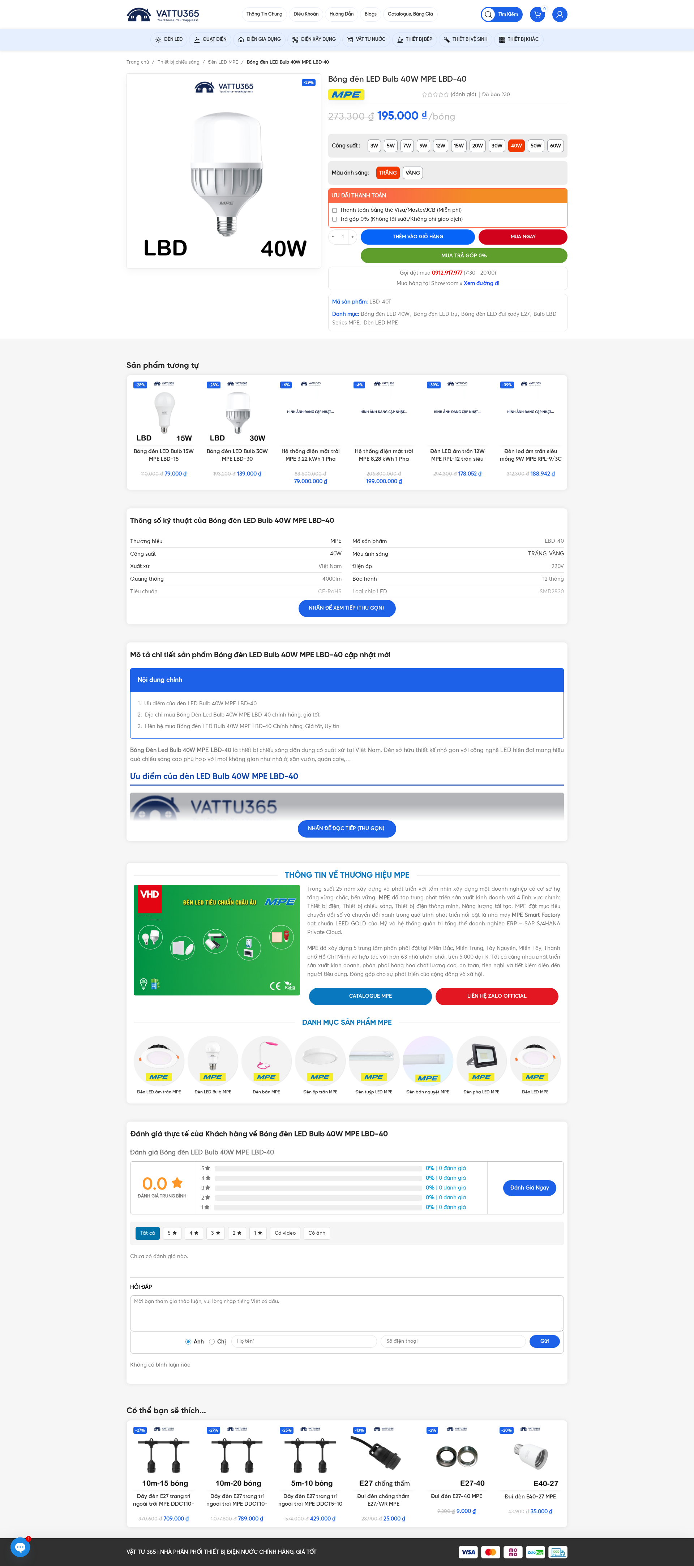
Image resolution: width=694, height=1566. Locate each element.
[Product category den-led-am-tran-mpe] (159, 1066)
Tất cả (147, 1233)
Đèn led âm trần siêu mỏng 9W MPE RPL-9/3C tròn (531, 459)
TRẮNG (537, 553)
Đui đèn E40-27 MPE (530, 1497)
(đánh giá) (464, 94)
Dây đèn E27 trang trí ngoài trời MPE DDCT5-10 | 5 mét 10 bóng (310, 1504)
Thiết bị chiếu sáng (179, 62)
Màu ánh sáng (350, 173)
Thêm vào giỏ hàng (418, 237)
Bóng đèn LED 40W (385, 314)
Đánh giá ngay (529, 1188)
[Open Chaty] (20, 1547)
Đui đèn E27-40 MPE (456, 1497)
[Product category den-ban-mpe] (266, 1066)
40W (336, 553)
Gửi (544, 1341)
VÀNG (556, 553)
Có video (285, 1233)
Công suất (345, 146)
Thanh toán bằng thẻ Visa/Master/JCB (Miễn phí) (401, 210)
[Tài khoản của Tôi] (560, 14)
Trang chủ (138, 62)
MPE (336, 541)
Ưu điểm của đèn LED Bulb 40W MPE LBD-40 (200, 703)
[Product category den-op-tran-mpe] (320, 1066)
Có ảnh (316, 1233)
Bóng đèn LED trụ (435, 314)
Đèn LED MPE (224, 62)
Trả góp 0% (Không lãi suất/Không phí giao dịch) (401, 219)
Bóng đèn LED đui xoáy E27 (495, 314)
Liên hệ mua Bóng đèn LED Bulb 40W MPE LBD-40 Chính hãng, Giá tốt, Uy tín (242, 726)
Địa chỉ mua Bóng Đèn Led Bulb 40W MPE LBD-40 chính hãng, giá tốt (233, 715)
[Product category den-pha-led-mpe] (482, 1066)
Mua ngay (523, 237)
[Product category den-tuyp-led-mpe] (374, 1066)
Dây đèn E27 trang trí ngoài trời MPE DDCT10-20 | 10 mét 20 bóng (236, 1504)
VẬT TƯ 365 (141, 1552)
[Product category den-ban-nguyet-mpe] (428, 1066)
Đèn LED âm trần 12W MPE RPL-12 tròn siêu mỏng (457, 459)
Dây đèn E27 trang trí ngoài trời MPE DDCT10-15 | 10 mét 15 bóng (163, 1504)
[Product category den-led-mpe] (535, 1066)
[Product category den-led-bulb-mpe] (213, 1066)
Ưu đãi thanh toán (358, 195)
